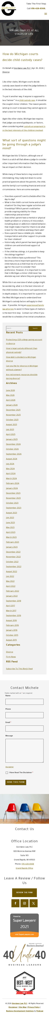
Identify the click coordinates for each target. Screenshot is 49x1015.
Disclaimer (9, 767)
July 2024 (10, 464)
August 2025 (11, 425)
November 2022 (13, 557)
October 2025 (12, 420)
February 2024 (12, 484)
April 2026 (10, 400)
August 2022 (11, 572)
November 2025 (13, 415)
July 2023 (10, 518)
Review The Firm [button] (24, 893)
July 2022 (10, 577)
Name (7, 696)
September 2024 (14, 454)
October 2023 (12, 503)
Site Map (22, 1007)
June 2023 (10, 523)
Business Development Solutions (20, 1011)
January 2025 (12, 440)
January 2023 (12, 547)
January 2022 (12, 596)
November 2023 (13, 498)
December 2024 (13, 444)
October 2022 (12, 562)
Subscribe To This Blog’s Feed (19, 669)
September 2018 (13, 601)
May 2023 (10, 528)
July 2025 (10, 430)
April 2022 (10, 586)
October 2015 (12, 635)
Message (9, 736)
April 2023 (10, 533)
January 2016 (11, 630)
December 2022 (13, 552)
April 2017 (10, 606)
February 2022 (12, 591)
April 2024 (11, 474)
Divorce (6, 72)
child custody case (27, 101)
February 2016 (12, 626)
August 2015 (11, 640)
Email (8, 723)
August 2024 (11, 459)
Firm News (11, 657)
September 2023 (13, 508)
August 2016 (11, 621)
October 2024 (12, 449)
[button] (46, 14)
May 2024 (10, 469)
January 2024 (12, 489)
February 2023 (12, 542)
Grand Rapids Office (24, 868)
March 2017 (11, 611)
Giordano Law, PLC (22, 68)
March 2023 (11, 537)
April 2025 (10, 435)
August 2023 (11, 513)
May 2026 (10, 395)
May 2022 (10, 581)
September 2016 (13, 616)
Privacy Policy (33, 1007)
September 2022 (13, 567)
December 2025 (13, 410)
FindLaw (39, 1011)
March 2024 (11, 479)
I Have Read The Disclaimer (21, 773)
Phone (8, 709)
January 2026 (12, 405)
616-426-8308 (38, 9)
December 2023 (13, 493)
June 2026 (10, 391)
